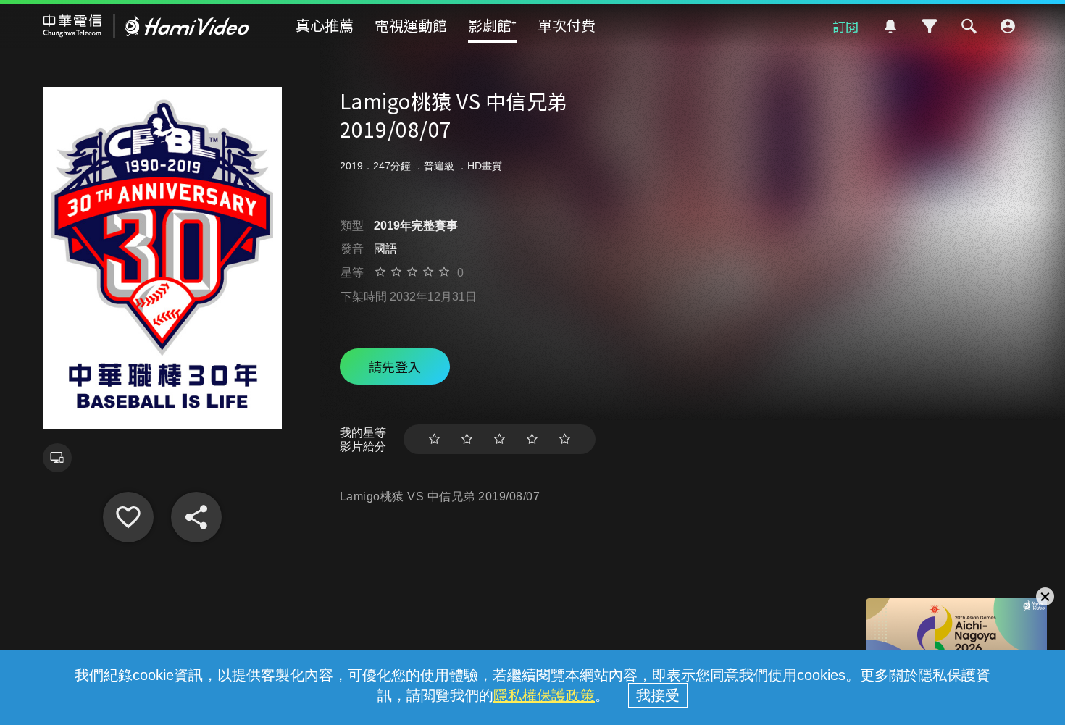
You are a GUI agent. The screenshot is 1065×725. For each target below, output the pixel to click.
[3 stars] (499, 439)
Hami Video (146, 26)
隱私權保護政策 (544, 695)
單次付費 (567, 24)
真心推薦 (325, 24)
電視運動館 (411, 24)
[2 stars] (467, 439)
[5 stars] (564, 439)
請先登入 (395, 366)
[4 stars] (532, 439)
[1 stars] (434, 439)
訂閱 (845, 26)
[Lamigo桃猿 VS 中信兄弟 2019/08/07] (128, 517)
